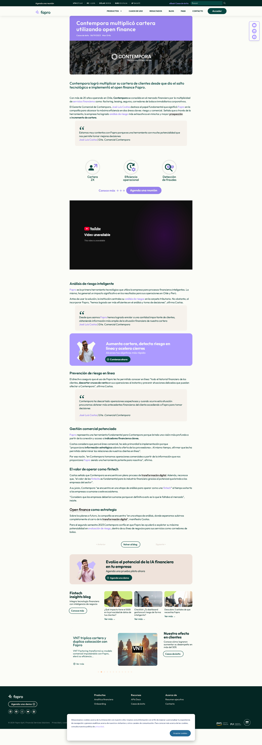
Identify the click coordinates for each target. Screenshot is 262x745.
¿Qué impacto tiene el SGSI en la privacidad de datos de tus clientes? (117, 612)
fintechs (95, 478)
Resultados (156, 11)
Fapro (181, 106)
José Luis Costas (121, 106)
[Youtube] (28, 711)
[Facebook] (16, 711)
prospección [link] (176, 114)
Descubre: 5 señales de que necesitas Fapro (177, 611)
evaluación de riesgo (99, 528)
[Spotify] (34, 711)
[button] (254, 25)
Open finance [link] (80, 509)
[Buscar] (224, 3)
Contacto (197, 11)
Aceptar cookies (180, 733)
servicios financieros (84, 101)
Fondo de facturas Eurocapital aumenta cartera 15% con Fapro (90, 641)
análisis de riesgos (135, 298)
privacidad (99, 726)
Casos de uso (136, 11)
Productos (113, 11)
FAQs (183, 11)
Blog (171, 11)
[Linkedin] (10, 711)
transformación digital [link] (154, 475)
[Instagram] (22, 711)
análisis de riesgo (119, 114)
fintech (167, 488)
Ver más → (109, 619)
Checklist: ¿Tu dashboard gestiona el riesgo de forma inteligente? (147, 612)
